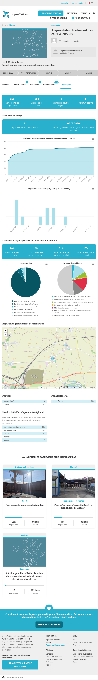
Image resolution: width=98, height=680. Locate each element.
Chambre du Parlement (82, 642)
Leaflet (41, 388)
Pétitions (72, 13)
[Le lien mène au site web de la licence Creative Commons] (3, 677)
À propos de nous (58, 18)
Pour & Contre (20, 83)
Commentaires (49, 83)
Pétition (5, 84)
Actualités (34, 83)
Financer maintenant (49, 624)
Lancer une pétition (51, 13)
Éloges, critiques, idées (55, 645)
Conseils (85, 13)
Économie (55, 25)
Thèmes (49, 662)
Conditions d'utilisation (82, 654)
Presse (48, 642)
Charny (12, 25)
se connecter (78, 3)
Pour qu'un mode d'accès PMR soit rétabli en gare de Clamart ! (73, 506)
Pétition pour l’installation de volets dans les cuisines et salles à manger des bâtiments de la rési (24, 576)
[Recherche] (94, 13)
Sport (24, 501)
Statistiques (65, 84)
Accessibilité (78, 662)
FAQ (74, 640)
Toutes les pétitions (54, 657)
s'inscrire (64, 3)
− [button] (5, 334)
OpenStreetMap (72, 388)
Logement (24, 569)
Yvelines (24, 535)
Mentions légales (80, 659)
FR (91, 3)
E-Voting (76, 645)
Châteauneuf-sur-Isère (24, 467)
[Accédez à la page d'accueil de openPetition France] (15, 14)
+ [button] (5, 330)
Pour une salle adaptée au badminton (25, 504)
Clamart (73, 467)
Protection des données (83, 657)
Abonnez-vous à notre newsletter (20, 665)
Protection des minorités (73, 501)
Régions (49, 665)
